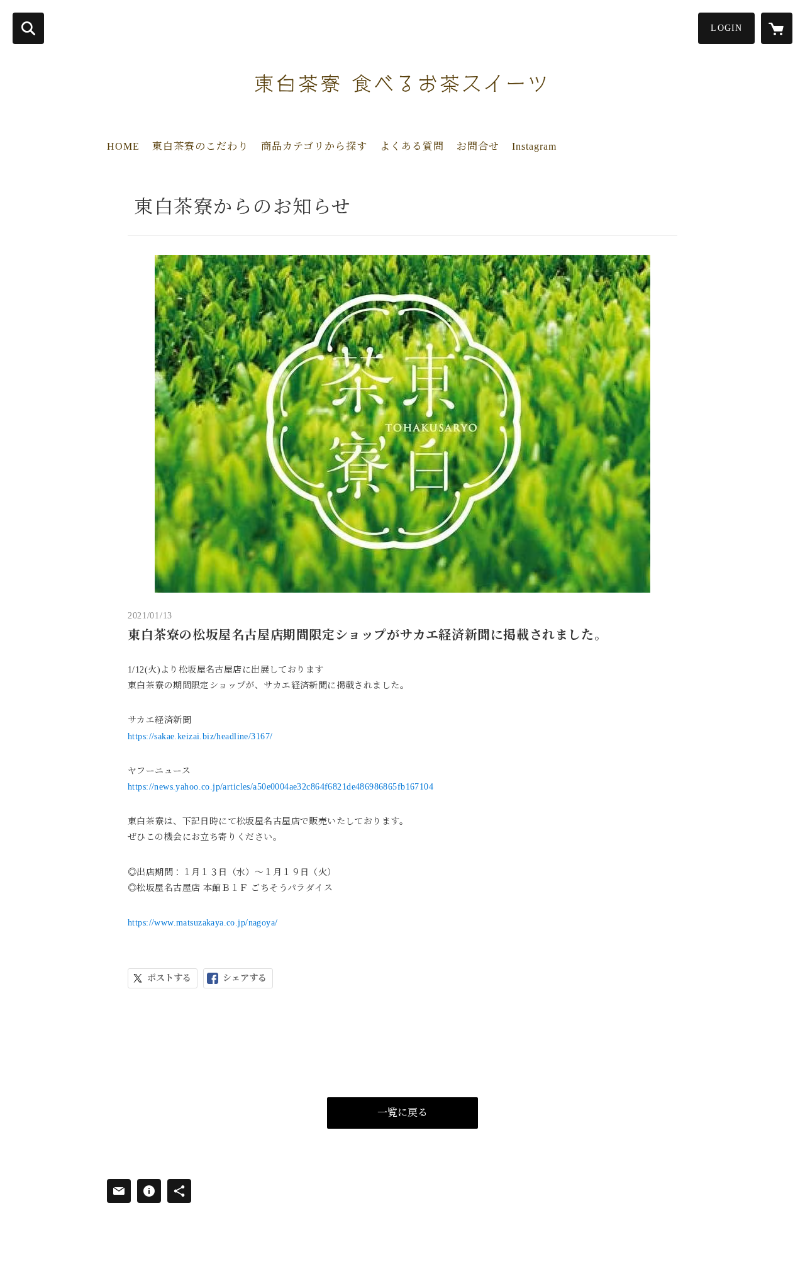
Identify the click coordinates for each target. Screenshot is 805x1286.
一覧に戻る (402, 1112)
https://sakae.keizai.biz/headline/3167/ (200, 736)
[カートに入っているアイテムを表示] (776, 28)
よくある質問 (412, 146)
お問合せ (478, 146)
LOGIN (726, 28)
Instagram (534, 146)
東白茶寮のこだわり (200, 146)
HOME (123, 146)
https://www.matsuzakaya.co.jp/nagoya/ (203, 922)
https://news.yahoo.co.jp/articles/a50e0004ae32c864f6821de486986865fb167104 (280, 786)
